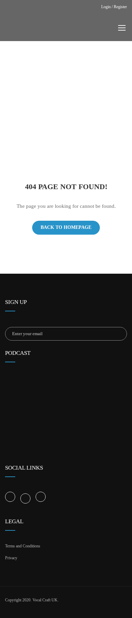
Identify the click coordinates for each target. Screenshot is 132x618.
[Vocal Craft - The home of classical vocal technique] (68, 29)
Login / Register (114, 6)
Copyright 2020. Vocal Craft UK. (32, 600)
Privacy (11, 558)
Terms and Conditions (22, 546)
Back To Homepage (66, 227)
